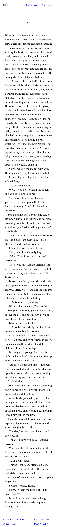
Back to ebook (31, 5)
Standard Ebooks (5, 4)
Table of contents (48, 5)
